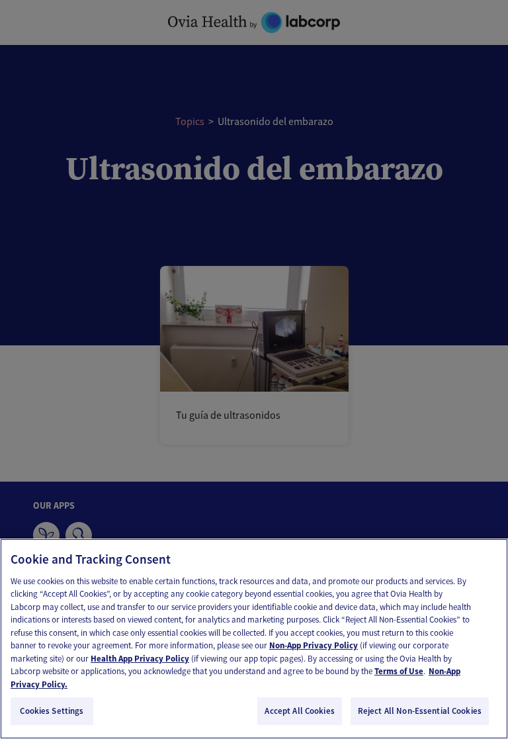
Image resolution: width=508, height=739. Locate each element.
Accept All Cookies (299, 711)
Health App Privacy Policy (140, 658)
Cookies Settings (51, 711)
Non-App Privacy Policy (313, 645)
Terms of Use (398, 671)
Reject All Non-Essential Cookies (420, 711)
